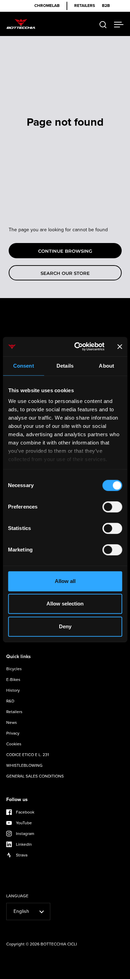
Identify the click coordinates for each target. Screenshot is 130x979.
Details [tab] (65, 366)
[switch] (112, 507)
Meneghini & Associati (70, 973)
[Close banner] (119, 346)
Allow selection (65, 604)
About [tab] (106, 366)
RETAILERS (84, 5)
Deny (65, 626)
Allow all (65, 581)
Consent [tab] (23, 366)
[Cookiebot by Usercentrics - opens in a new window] (77, 346)
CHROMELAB (47, 5)
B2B (106, 5)
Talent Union (107, 973)
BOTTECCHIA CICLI (59, 944)
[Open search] (103, 24)
